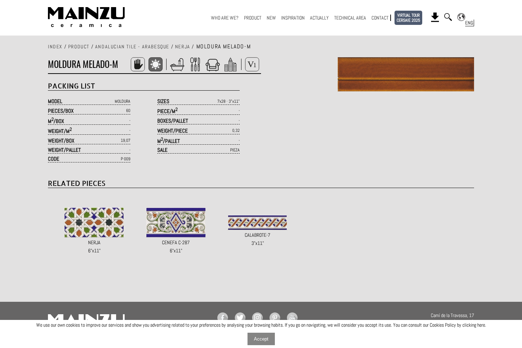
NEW (271, 18)
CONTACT (379, 18)
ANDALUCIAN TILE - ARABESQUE (132, 46)
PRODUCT (252, 18)
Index (55, 46)
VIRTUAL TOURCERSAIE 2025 (408, 17)
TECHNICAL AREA (350, 18)
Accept (261, 339)
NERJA (182, 46)
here (481, 325)
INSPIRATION (293, 18)
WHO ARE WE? (225, 18)
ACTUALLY (319, 18)
